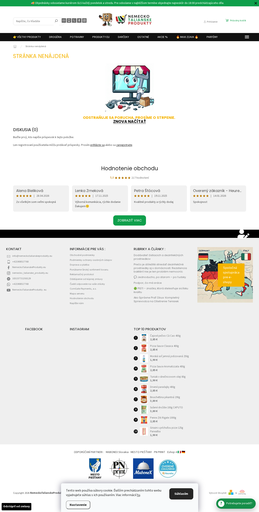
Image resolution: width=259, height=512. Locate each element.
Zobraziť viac (130, 220)
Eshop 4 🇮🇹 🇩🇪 (176, 452)
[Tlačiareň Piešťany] (119, 469)
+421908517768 (20, 261)
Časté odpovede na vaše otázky (87, 284)
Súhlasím (181, 494)
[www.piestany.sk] (95, 469)
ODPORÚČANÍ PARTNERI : (89, 452)
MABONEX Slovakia (117, 452)
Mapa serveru (77, 293)
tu (138, 495)
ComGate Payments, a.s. (83, 289)
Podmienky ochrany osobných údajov (91, 260)
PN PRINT (159, 452)
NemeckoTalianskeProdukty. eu (29, 290)
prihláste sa (97, 145)
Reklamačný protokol (82, 274)
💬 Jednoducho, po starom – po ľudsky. (160, 277)
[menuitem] (27, 37)
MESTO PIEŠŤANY (141, 452)
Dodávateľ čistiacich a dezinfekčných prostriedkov (158, 256)
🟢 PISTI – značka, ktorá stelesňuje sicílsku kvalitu (161, 290)
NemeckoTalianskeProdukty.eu (29, 267)
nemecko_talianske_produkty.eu (30, 273)
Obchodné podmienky (82, 255)
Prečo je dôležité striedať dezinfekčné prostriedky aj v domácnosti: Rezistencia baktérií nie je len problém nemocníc (160, 268)
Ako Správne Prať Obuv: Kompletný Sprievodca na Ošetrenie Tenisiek (156, 299)
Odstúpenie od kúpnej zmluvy (86, 279)
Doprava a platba (79, 265)
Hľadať (56, 22)
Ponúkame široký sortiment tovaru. (89, 269)
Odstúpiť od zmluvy (16, 506)
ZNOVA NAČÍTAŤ (129, 121)
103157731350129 (21, 278)
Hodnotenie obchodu (129, 168)
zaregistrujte (124, 145)
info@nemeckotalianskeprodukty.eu (32, 256)
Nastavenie (78, 505)
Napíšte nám (77, 303)
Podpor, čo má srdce (148, 283)
